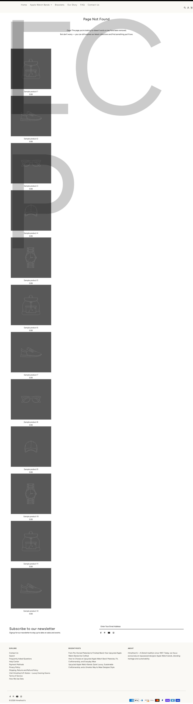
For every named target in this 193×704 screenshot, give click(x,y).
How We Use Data (16, 679)
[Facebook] (100, 633)
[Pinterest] (104, 633)
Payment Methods (16, 664)
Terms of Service (16, 676)
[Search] (184, 7)
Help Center (14, 661)
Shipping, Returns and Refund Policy (23, 670)
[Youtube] (109, 633)
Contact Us (93, 5)
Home (24, 5)
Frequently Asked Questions (20, 659)
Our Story (72, 5)
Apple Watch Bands (40, 5)
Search (12, 656)
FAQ (82, 5)
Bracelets (59, 5)
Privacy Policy (14, 667)
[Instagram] (113, 633)
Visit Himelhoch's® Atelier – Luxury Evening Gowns (29, 673)
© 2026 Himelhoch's (17, 700)
